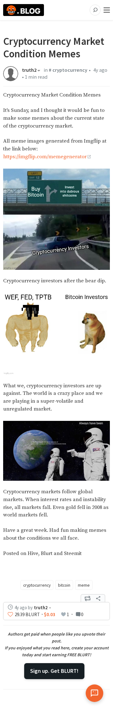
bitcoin (64, 585)
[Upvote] (10, 614)
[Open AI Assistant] (94, 693)
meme (84, 585)
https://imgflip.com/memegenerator (45, 157)
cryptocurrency (37, 585)
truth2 (29, 70)
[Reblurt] (87, 598)
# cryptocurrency (68, 70)
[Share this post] (98, 598)
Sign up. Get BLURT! (54, 670)
